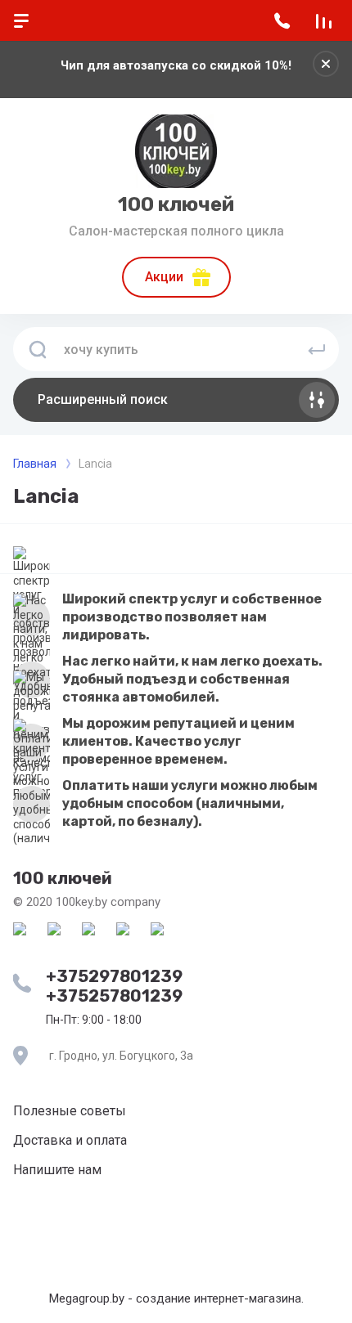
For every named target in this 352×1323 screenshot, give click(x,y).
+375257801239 (114, 996)
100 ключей (176, 204)
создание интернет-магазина (218, 1298)
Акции (164, 277)
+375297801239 (114, 976)
